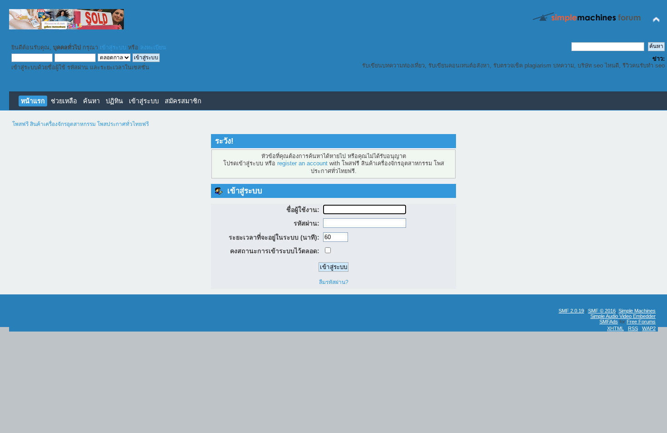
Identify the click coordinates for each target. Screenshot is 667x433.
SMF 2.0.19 (571, 310)
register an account (302, 163)
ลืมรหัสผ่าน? (333, 282)
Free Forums (641, 321)
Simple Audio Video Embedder (623, 316)
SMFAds (608, 321)
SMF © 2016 (602, 310)
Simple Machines (637, 310)
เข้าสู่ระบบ (113, 47)
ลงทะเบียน (153, 47)
